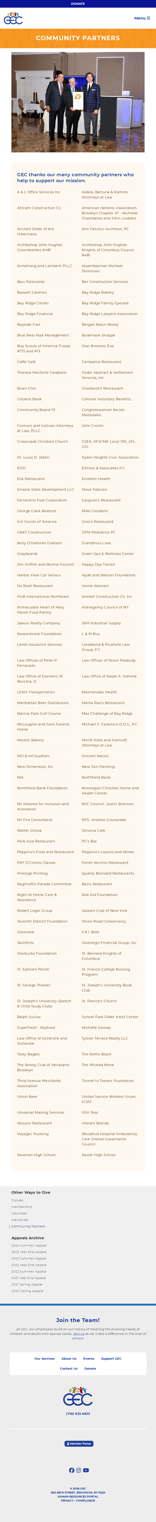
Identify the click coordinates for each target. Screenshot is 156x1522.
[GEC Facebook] (71, 1470)
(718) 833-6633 (78, 1413)
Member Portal (80, 1443)
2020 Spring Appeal (27, 1291)
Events (88, 1358)
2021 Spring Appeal (26, 1284)
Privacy (67, 1500)
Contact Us (69, 1368)
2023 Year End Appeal (29, 1252)
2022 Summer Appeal (28, 1271)
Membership (21, 1207)
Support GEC (111, 1358)
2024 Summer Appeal (29, 1245)
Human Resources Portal (78, 1496)
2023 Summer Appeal (28, 1258)
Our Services (44, 1358)
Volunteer (19, 1213)
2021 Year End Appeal (28, 1278)
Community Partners (28, 1226)
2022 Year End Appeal (29, 1265)
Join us (78, 1333)
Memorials (19, 1219)
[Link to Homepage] (13, 18)
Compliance (85, 1500)
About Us (69, 1358)
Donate (78, 3)
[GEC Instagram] (78, 1470)
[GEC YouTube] (86, 1470)
